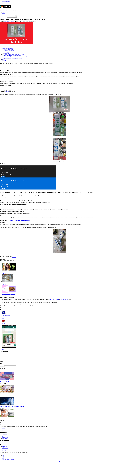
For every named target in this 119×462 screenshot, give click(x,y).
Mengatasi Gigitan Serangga (8, 52)
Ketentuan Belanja (5, 437)
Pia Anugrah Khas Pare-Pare (5, 381)
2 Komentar (14, 257)
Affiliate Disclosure (5, 448)
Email (1, 363)
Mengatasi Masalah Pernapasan (8, 49)
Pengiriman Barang (5, 438)
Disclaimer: (4, 60)
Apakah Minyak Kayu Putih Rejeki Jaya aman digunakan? (12, 55)
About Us (3, 428)
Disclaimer (3, 449)
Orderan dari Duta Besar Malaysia (54, 299)
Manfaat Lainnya (6, 53)
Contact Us (4, 429)
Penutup (3, 59)
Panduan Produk (4, 434)
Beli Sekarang (3, 188)
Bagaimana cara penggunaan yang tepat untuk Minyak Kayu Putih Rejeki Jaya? (16, 56)
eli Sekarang (3, 176)
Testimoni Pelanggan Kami (64, 299)
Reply (3, 318)
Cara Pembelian (4, 436)
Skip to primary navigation (6, 1)
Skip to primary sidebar (5, 2)
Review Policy (4, 447)
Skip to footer (4, 3)
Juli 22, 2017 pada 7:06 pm (6, 315)
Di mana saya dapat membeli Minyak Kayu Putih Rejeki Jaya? (13, 58)
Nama (1, 361)
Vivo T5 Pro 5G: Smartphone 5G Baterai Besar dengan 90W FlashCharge (12, 406)
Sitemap (3, 430)
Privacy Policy (4, 450)
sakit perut (7, 91)
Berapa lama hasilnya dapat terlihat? (9, 57)
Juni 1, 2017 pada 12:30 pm (6, 323)
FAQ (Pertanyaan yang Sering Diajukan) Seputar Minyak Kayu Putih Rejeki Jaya (14, 54)
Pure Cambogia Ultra (3, 418)
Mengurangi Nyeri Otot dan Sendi (9, 50)
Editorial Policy (4, 446)
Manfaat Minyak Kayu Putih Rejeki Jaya (8, 48)
